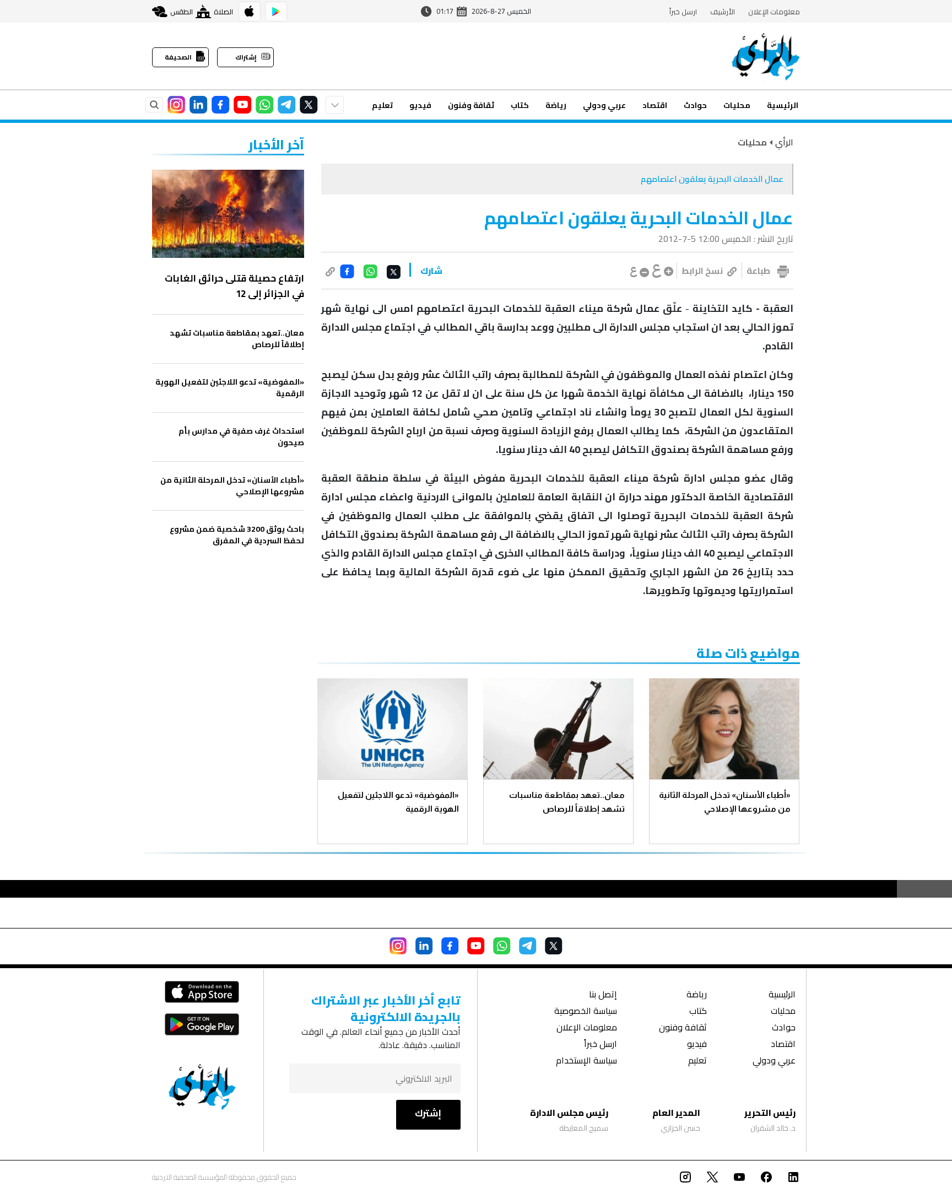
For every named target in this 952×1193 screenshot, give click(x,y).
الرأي (784, 142)
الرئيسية (782, 105)
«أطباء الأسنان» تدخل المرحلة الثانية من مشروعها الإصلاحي (725, 801)
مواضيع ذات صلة (748, 653)
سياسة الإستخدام (586, 1061)
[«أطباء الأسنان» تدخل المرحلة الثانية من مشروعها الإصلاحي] (724, 728)
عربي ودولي (604, 105)
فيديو (420, 105)
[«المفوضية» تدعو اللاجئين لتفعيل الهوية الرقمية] (392, 728)
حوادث (695, 105)
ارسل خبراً (683, 11)
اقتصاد (654, 105)
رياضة (555, 105)
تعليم (382, 105)
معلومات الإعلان (774, 11)
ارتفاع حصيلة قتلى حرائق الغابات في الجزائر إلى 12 (234, 286)
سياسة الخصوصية (585, 1012)
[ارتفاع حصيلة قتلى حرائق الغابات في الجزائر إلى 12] (228, 214)
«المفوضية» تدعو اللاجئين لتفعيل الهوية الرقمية (398, 801)
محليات (736, 105)
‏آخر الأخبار (276, 144)
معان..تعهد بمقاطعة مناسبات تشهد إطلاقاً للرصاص (567, 801)
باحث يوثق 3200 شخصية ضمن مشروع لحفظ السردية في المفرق (237, 535)
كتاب (520, 105)
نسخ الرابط (702, 270)
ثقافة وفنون (471, 105)
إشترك (428, 1113)
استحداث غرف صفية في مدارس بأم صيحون (241, 437)
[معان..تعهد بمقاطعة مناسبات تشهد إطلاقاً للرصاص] (558, 728)
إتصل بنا (603, 995)
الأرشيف (722, 11)
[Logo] (766, 56)
